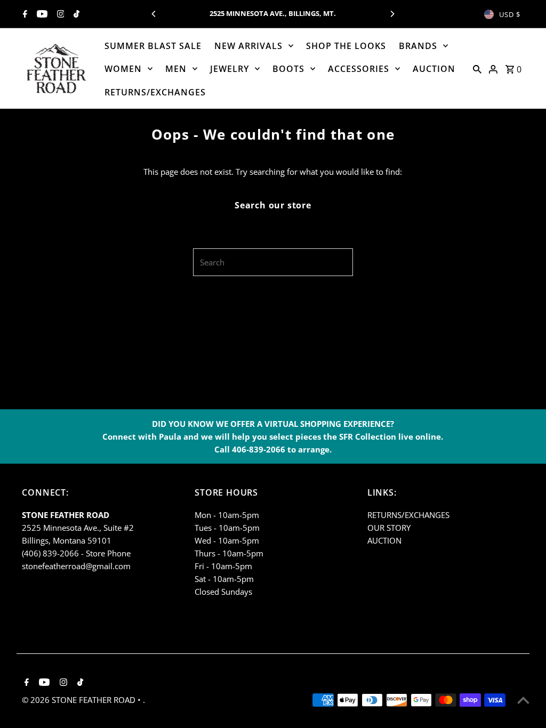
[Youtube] (40, 14)
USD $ (509, 14)
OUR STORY (389, 527)
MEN (176, 69)
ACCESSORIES (358, 69)
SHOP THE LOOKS (346, 46)
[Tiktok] (75, 14)
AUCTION (434, 69)
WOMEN (123, 69)
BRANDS (418, 46)
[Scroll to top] (523, 700)
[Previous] (154, 14)
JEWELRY (229, 69)
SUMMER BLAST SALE (153, 46)
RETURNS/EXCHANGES (155, 92)
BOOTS (288, 69)
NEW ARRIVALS (248, 46)
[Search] (477, 68)
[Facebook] (23, 14)
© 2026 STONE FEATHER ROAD (80, 699)
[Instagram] (59, 14)
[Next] (392, 14)
